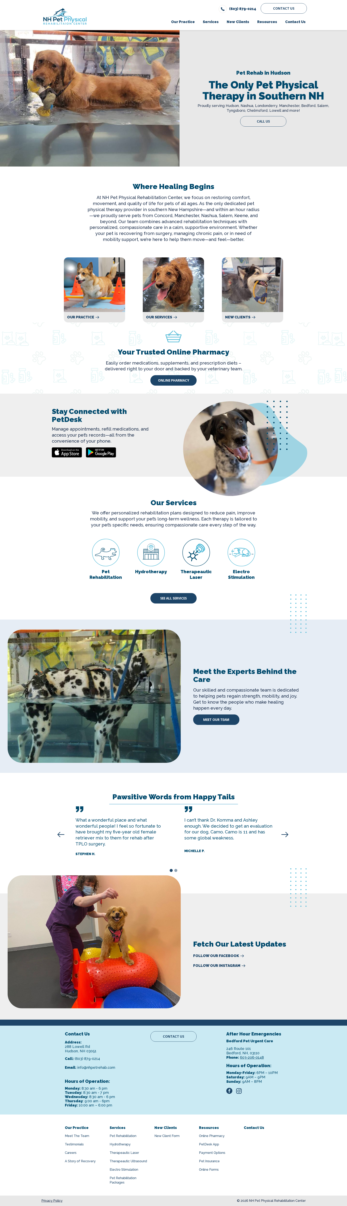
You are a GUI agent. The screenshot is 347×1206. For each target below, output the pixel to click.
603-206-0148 (252, 1057)
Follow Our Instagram (216, 966)
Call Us (263, 121)
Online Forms (209, 1169)
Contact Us (283, 8)
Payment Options (212, 1153)
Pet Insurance (209, 1161)
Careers (71, 1153)
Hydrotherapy (120, 1144)
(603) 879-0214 (87, 1059)
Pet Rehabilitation (123, 1136)
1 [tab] (171, 871)
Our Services (159, 317)
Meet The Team (77, 1136)
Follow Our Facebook (216, 956)
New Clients (237, 317)
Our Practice (80, 317)
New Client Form (167, 1136)
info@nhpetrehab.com (96, 1067)
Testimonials (74, 1144)
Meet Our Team (216, 719)
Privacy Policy (51, 1201)
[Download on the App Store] (67, 452)
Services (118, 1128)
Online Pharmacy (173, 380)
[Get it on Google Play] (101, 452)
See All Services (173, 598)
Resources (209, 1128)
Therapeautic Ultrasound (128, 1161)
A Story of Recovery (80, 1161)
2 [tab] (176, 871)
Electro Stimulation (124, 1169)
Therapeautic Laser (124, 1153)
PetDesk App (209, 1144)
